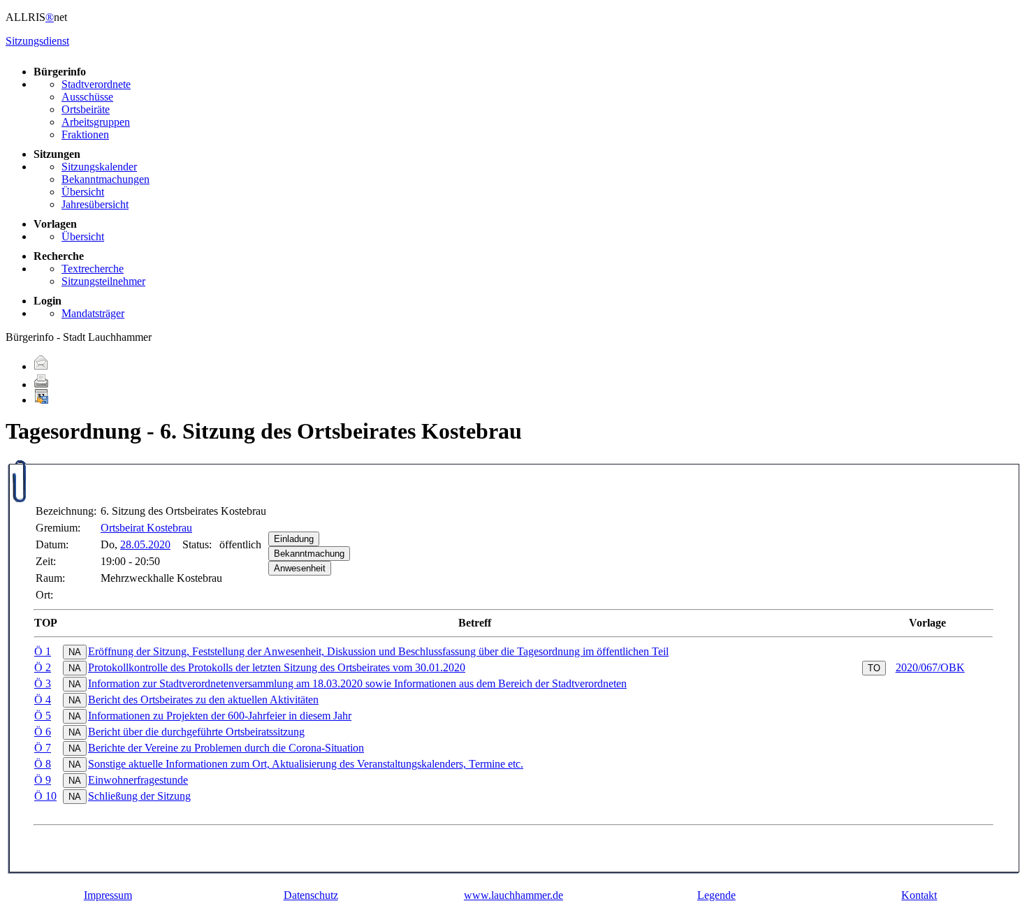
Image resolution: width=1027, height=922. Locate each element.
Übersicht (82, 192)
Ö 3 (42, 683)
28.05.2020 (145, 544)
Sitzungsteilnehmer (103, 281)
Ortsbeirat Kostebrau (146, 528)
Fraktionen (85, 134)
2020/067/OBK (930, 667)
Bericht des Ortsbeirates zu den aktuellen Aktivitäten (203, 699)
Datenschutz (311, 895)
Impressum (108, 895)
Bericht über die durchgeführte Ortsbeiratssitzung (196, 732)
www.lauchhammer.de (513, 895)
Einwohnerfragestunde (138, 780)
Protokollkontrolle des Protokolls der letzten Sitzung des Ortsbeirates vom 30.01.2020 (276, 667)
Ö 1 (42, 651)
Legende (716, 895)
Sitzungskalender (99, 167)
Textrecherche (92, 269)
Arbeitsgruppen (95, 122)
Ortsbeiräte (85, 109)
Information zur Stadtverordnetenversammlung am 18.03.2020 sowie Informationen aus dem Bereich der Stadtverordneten (357, 683)
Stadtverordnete (96, 84)
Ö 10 (45, 796)
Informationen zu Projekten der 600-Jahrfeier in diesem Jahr (219, 716)
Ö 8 (42, 764)
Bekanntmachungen (105, 179)
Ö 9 (42, 780)
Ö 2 (42, 667)
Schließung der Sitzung (139, 796)
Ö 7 (42, 748)
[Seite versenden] (41, 366)
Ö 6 (42, 732)
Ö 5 (42, 716)
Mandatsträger (92, 313)
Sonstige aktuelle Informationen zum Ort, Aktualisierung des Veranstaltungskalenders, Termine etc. (305, 764)
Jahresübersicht (95, 204)
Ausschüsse (87, 97)
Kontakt (919, 895)
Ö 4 (42, 699)
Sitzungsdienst (37, 41)
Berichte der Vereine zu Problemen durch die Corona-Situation (226, 748)
